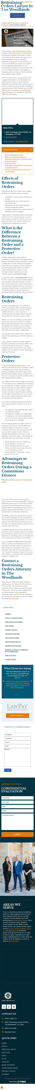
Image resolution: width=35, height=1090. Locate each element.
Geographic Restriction (12, 634)
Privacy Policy (9, 1071)
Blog (4, 1059)
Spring (29, 928)
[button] (32, 8)
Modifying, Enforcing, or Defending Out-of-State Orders (16, 650)
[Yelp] (9, 1007)
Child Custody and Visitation (14, 622)
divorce (13, 61)
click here (13, 686)
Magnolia (23, 928)
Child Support (9, 626)
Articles (6, 1052)
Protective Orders (10, 163)
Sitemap (5, 1074)
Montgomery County (20, 920)
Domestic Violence (11, 630)
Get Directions (22, 141)
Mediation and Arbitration (13, 646)
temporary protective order (16, 365)
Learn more (18, 592)
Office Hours (8, 141)
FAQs (4, 1055)
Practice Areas (13, 23)
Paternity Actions (10, 655)
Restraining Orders (11, 161)
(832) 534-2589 (11, 137)
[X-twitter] (4, 1007)
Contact (6, 1062)
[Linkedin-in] (14, 1007)
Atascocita (15, 931)
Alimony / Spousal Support (14, 618)
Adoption (8, 614)
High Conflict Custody (12, 638)
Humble (16, 928)
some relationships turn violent (21, 51)
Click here (10, 683)
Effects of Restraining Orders (14, 155)
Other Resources (10, 1068)
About (5, 1046)
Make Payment (8, 1065)
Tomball (5, 931)
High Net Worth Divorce (13, 642)
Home (4, 23)
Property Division (10, 659)
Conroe (10, 928)
